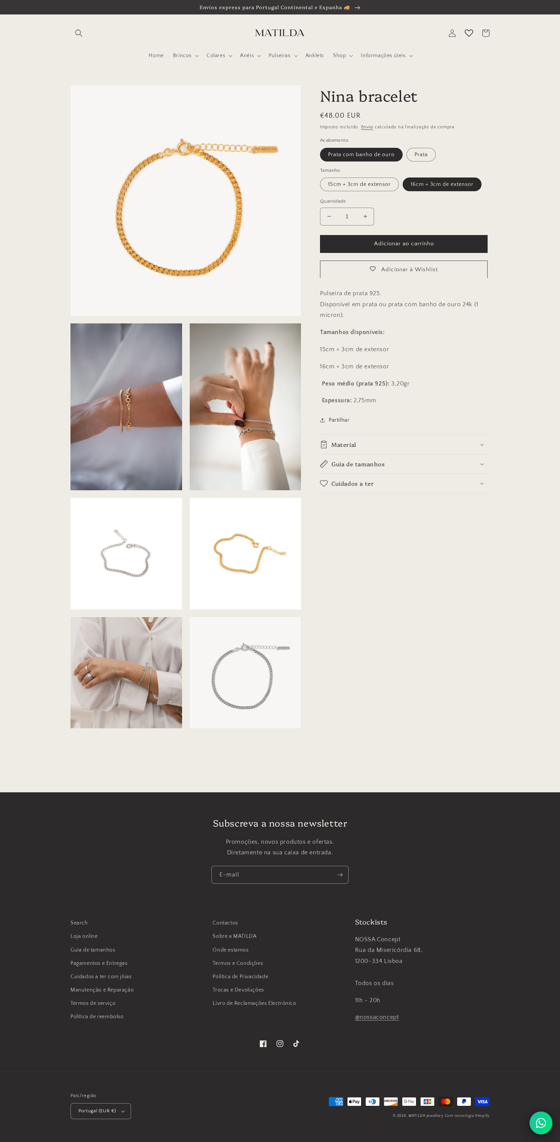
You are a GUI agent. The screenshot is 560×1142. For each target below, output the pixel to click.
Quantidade (333, 201)
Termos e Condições (238, 963)
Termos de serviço (92, 1003)
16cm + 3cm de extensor (442, 184)
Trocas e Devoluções (238, 990)
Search (79, 923)
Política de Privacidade (240, 977)
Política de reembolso (97, 1017)
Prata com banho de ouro (361, 154)
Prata (421, 154)
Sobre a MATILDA (234, 936)
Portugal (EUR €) (97, 1110)
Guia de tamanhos (92, 950)
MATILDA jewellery (425, 1116)
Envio (367, 127)
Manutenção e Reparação (102, 990)
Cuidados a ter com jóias (100, 977)
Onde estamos (230, 950)
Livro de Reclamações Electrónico (254, 1003)
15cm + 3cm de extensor (359, 184)
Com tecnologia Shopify (467, 1116)
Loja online (84, 936)
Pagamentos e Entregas (99, 963)
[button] (78, 33)
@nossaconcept (377, 1017)
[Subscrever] (339, 875)
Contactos (225, 923)
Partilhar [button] (339, 420)
